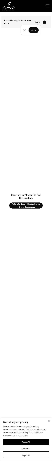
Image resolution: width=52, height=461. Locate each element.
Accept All (26, 442)
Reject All (26, 455)
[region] (26, 439)
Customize (26, 449)
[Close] (48, 420)
